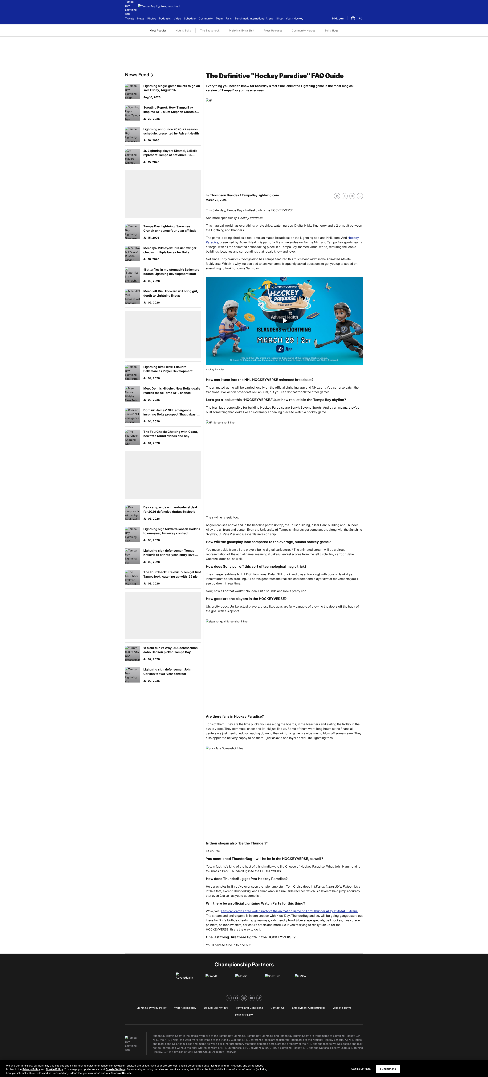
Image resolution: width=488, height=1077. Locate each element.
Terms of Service (121, 1073)
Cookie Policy (54, 1069)
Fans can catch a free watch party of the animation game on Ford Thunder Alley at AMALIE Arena (289, 911)
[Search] (360, 18)
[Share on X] (345, 196)
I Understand (388, 1068)
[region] (244, 1068)
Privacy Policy (31, 1069)
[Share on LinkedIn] (352, 196)
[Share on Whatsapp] (337, 196)
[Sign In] (353, 18)
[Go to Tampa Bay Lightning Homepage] (159, 6)
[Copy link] (360, 196)
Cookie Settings (115, 1069)
